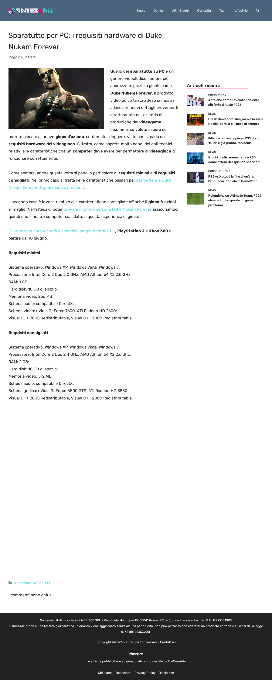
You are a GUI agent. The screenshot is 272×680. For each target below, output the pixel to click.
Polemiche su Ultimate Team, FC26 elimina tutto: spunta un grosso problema (234, 200)
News (141, 11)
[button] (258, 10)
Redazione (123, 673)
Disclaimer (166, 673)
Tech (222, 11)
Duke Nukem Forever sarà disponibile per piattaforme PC (61, 231)
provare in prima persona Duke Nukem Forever (108, 209)
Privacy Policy (145, 673)
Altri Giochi (180, 11)
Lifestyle (241, 11)
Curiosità (204, 11)
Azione (38, 583)
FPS (48, 583)
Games (159, 11)
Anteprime (22, 583)
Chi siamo (105, 673)
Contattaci (168, 642)
